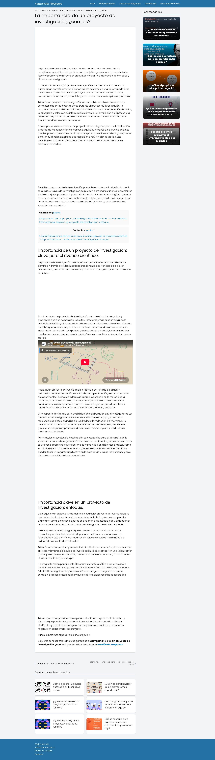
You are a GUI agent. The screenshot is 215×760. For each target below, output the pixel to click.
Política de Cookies (43, 751)
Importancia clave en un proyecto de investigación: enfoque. (74, 222)
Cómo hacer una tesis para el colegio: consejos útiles (112, 663)
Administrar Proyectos (48, 3)
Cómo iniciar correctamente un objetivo (55, 663)
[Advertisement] (85, 44)
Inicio (92, 3)
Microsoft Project (107, 3)
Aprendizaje (150, 3)
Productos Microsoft (170, 3)
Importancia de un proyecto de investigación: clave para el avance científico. (83, 218)
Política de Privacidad (44, 747)
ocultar (56, 212)
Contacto (39, 754)
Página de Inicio (42, 744)
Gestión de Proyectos (130, 3)
